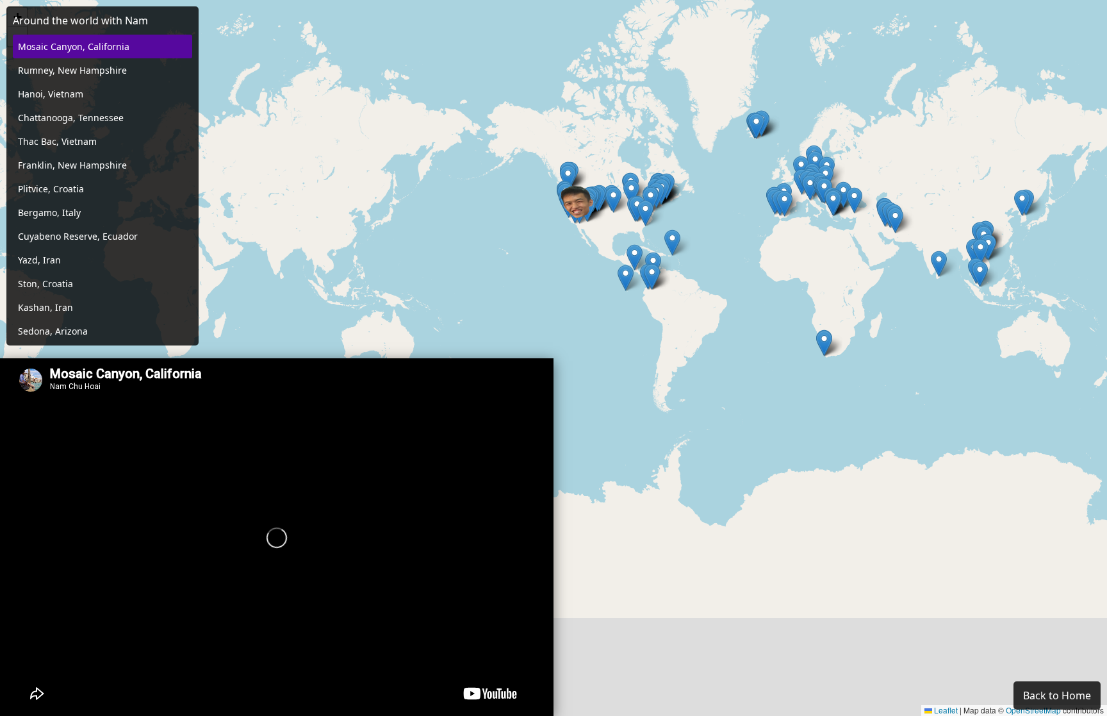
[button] (980, 251)
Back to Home (1057, 695)
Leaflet (945, 709)
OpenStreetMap (1033, 709)
